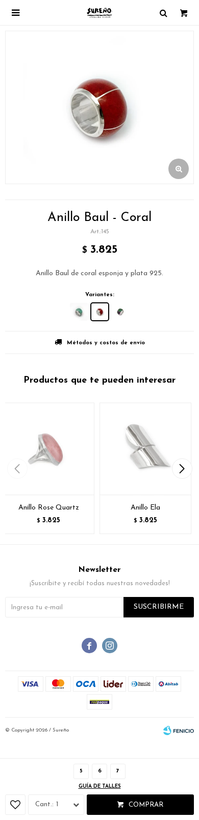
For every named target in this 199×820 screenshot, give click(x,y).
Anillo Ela (145, 508)
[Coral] (100, 312)
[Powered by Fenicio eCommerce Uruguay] (178, 730)
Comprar (146, 805)
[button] (182, 468)
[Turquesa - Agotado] (79, 312)
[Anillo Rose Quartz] (48, 449)
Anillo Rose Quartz (48, 508)
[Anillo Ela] (145, 449)
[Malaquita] (121, 312)
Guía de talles (100, 786)
